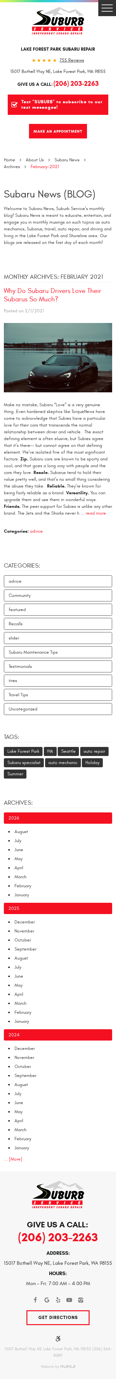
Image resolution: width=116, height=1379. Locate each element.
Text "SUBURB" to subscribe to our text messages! (61, 104)
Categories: (22, 565)
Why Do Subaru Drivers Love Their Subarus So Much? (52, 295)
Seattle (68, 751)
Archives (12, 166)
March (20, 877)
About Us (35, 160)
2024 (13, 1035)
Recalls (16, 624)
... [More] (13, 1159)
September (25, 949)
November (24, 931)
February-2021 (45, 166)
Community (20, 595)
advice (36, 531)
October (23, 940)
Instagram (80, 1300)
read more (96, 513)
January (22, 895)
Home (9, 160)
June (19, 849)
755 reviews (72, 60)
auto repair (94, 751)
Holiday (92, 762)
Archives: (18, 802)
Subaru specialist (24, 762)
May (19, 858)
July (18, 840)
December (25, 922)
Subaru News (67, 160)
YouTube (69, 1300)
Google (47, 1300)
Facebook (35, 1300)
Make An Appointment (58, 131)
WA (50, 751)
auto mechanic (62, 762)
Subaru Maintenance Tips (33, 652)
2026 (13, 818)
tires (13, 680)
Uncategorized (23, 709)
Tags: (11, 736)
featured (17, 609)
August (21, 831)
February (23, 886)
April (19, 868)
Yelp (58, 1300)
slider (14, 638)
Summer (15, 774)
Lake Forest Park (23, 751)
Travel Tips (18, 695)
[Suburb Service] (58, 21)
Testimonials (20, 666)
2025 (13, 908)
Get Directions (58, 1317)
